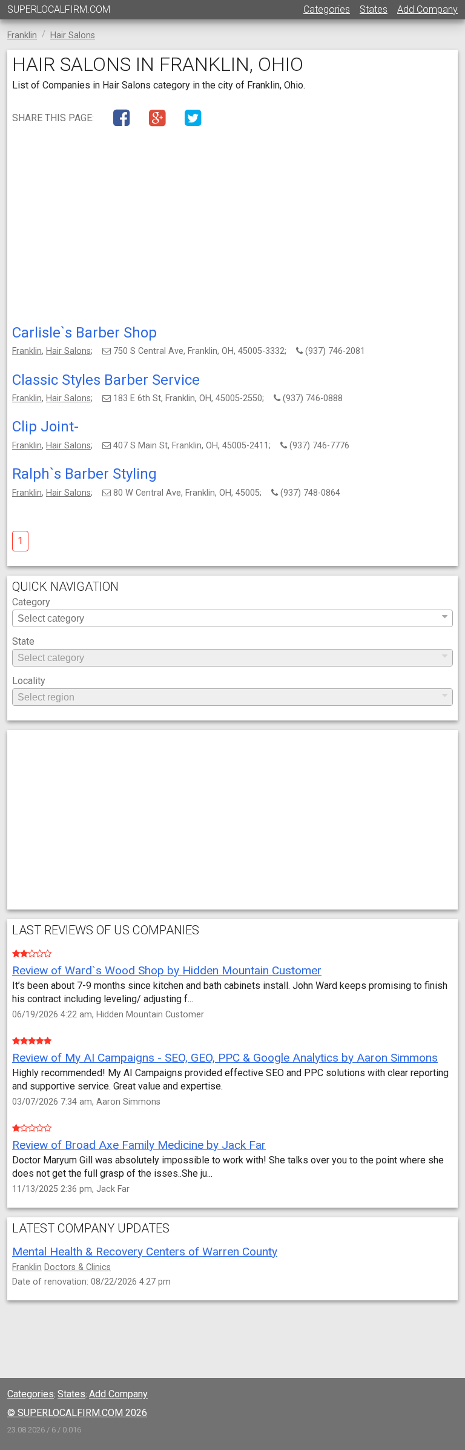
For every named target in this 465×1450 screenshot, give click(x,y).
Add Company (427, 9)
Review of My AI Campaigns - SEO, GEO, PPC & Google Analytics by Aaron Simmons (225, 1058)
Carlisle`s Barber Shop (84, 332)
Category (31, 602)
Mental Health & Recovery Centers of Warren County (144, 1252)
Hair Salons (68, 351)
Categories (326, 9)
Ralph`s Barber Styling (84, 473)
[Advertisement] (232, 228)
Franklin (27, 351)
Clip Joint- (45, 426)
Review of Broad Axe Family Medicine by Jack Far (139, 1145)
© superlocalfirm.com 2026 (77, 1412)
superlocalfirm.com (58, 9)
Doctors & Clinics (77, 1267)
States (374, 9)
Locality (28, 681)
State (23, 642)
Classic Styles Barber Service (106, 379)
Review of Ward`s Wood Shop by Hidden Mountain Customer (167, 970)
